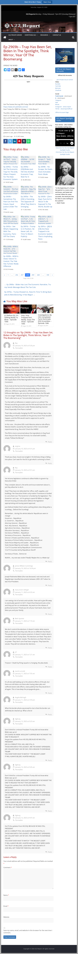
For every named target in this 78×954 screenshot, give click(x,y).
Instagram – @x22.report (63, 107)
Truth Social (59, 96)
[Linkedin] (15, 141)
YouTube (58, 86)
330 (48, 275)
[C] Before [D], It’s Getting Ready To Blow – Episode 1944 (11, 318)
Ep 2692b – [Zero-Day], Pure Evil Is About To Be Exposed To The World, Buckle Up (45, 201)
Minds (57, 104)
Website (6, 917)
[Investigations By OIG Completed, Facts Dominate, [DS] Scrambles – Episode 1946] (45, 306)
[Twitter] (10, 141)
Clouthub (58, 90)
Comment (7, 867)
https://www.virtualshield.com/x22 (15, 107)
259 (33, 275)
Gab (56, 102)
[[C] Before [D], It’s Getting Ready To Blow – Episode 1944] (11, 306)
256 (16, 275)
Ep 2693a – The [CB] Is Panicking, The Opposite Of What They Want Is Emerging (28, 201)
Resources (44, 35)
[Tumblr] (24, 141)
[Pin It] (19, 141)
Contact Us (57, 35)
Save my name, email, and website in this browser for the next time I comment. (27, 931)
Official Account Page (62, 112)
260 (38, 275)
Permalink (19, 348)
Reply (50, 442)
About (10, 39)
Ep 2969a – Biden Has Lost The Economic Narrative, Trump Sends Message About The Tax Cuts (27, 285)
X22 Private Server (15, 35)
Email (6, 906)
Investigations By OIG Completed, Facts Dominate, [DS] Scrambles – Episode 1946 (45, 319)
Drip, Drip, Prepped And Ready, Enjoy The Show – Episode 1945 (28, 319)
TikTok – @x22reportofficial (63, 109)
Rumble (57, 84)
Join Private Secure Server (65, 80)
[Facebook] (5, 141)
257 (22, 275)
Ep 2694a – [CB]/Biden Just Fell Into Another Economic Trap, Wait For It (27, 172)
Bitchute (58, 88)
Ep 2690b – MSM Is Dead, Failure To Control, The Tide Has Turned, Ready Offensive (10, 261)
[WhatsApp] (28, 141)
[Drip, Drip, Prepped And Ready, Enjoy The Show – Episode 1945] (28, 306)
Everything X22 (30, 35)
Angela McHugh (20, 697)
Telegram (58, 100)
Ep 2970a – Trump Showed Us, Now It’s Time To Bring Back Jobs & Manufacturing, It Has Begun (27, 293)
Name (6, 895)
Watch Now (47, 2)
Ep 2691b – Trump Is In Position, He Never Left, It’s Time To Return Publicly (28, 231)
